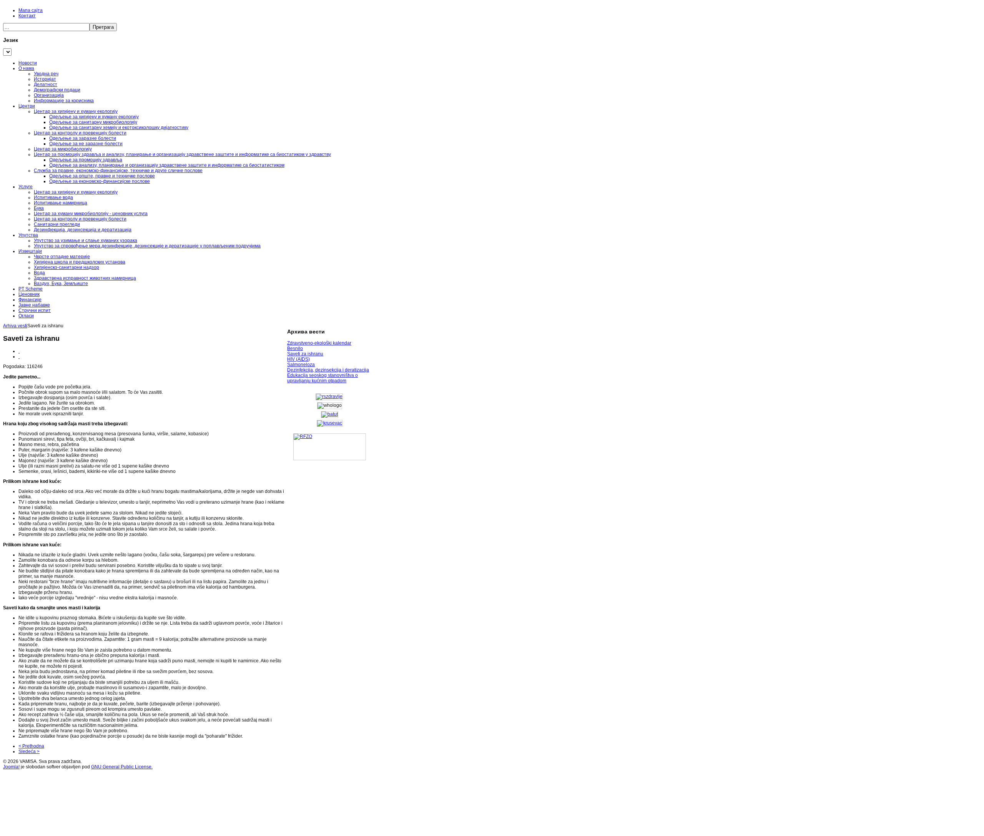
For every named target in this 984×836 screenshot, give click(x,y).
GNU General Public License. (122, 767)
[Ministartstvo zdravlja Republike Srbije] (329, 396)
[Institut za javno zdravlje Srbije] (329, 414)
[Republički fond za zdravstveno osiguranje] (329, 446)
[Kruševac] (329, 423)
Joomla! (11, 767)
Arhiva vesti (15, 325)
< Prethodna (31, 746)
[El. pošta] (19, 356)
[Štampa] (19, 351)
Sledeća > (29, 751)
